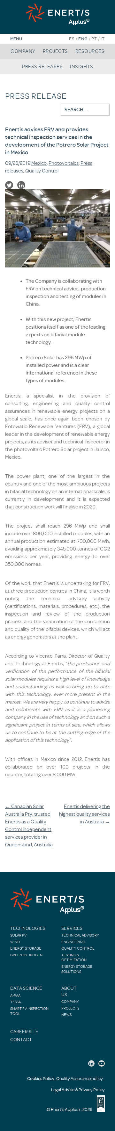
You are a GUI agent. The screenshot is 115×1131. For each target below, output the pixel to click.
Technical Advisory (80, 935)
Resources (90, 51)
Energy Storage (25, 948)
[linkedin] (91, 1063)
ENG (83, 38)
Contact (21, 1039)
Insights (81, 66)
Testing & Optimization (74, 957)
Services (71, 928)
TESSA (15, 1002)
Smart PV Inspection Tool (29, 1011)
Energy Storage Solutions (76, 969)
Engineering (73, 942)
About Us (69, 991)
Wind (15, 942)
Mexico (39, 163)
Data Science (26, 988)
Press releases (42, 66)
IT (103, 38)
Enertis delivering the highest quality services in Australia (84, 814)
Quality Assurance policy (79, 1078)
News (66, 1014)
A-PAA (15, 995)
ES (72, 38)
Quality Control (41, 171)
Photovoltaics (64, 163)
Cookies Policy (40, 1078)
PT (94, 38)
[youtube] (101, 1063)
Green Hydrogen (26, 955)
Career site (24, 1031)
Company (23, 51)
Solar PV (18, 935)
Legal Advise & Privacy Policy (78, 1089)
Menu (16, 38)
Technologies (27, 928)
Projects (55, 51)
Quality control (77, 948)
